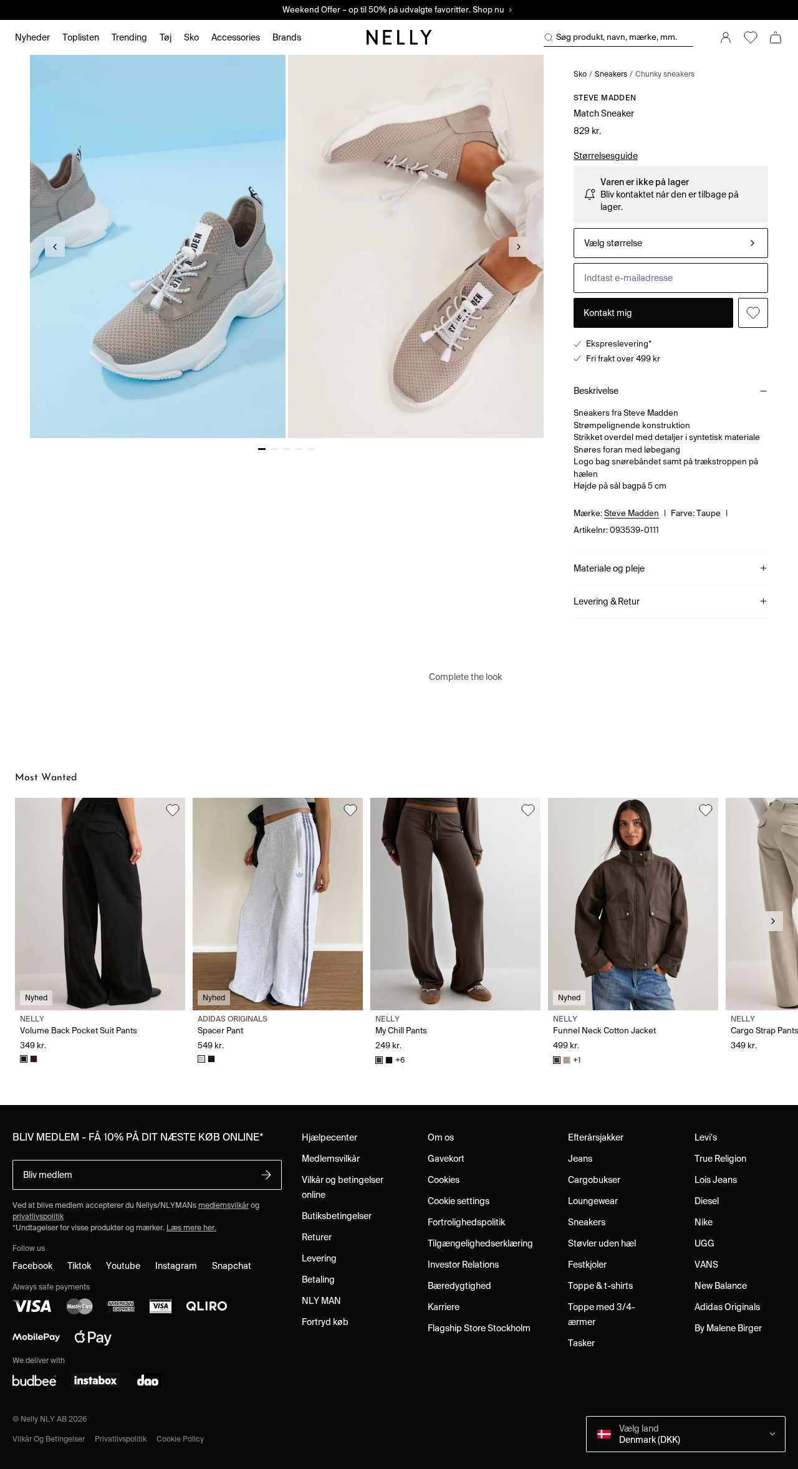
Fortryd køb (325, 1322)
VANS (706, 1264)
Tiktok (79, 1265)
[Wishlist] (750, 37)
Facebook (32, 1265)
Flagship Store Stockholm (479, 1328)
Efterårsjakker (595, 1137)
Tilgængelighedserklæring (480, 1243)
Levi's (706, 1137)
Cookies (443, 1179)
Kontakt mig (608, 312)
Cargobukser (594, 1179)
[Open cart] (775, 37)
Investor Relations (463, 1264)
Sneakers (611, 74)
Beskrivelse (596, 390)
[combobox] (671, 243)
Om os (441, 1137)
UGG (704, 1243)
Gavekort (446, 1158)
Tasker (581, 1343)
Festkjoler (587, 1264)
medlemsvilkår (223, 1205)
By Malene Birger (728, 1328)
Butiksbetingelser (337, 1216)
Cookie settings (458, 1201)
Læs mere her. (191, 1227)
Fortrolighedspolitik (466, 1222)
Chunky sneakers (665, 74)
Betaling (318, 1279)
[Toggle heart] (753, 312)
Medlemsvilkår (331, 1158)
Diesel (707, 1201)
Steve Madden (605, 97)
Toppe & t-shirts (600, 1285)
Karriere (443, 1307)
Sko (580, 74)
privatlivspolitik (38, 1216)
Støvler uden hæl (602, 1243)
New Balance (721, 1285)
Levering (319, 1258)
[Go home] (399, 37)
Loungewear (593, 1201)
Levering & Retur (607, 601)
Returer (317, 1237)
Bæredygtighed (459, 1285)
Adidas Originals (727, 1307)
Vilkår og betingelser (48, 1438)
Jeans (580, 1158)
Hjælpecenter (329, 1137)
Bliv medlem (47, 1174)
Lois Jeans (716, 1179)
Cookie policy (180, 1438)
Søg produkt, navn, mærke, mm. (616, 37)
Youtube (123, 1265)
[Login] (725, 37)
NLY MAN (321, 1300)
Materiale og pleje (609, 568)
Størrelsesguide (606, 155)
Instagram (176, 1265)
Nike (704, 1222)
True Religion (720, 1158)
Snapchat (231, 1265)
